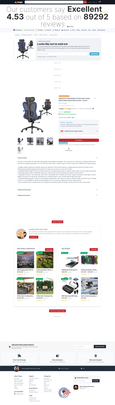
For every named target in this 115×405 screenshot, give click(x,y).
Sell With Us (32, 390)
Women (78, 30)
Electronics (84, 30)
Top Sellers (39, 30)
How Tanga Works (18, 383)
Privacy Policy (32, 397)
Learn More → (82, 388)
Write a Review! (57, 222)
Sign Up (95, 2)
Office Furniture (43, 34)
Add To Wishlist (63, 143)
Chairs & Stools (53, 34)
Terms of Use (32, 399)
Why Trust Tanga (18, 380)
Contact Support (64, 368)
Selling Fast (56, 30)
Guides (16, 388)
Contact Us (33, 237)
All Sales (17, 34)
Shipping (31, 380)
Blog (15, 386)
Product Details (22, 158)
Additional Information (24, 189)
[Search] (85, 2)
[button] (93, 108)
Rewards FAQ (32, 385)
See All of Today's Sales (57, 311)
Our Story (16, 378)
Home (72, 30)
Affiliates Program (33, 392)
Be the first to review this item (66, 105)
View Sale (49, 249)
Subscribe (95, 380)
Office (35, 34)
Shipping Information (24, 195)
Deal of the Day (48, 380)
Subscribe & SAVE (99, 346)
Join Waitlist (78, 140)
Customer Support (33, 378)
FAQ (84, 368)
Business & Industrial (27, 34)
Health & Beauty (101, 30)
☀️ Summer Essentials (29, 30)
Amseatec (64, 103)
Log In (90, 2)
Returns (31, 381)
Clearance (47, 30)
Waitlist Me (94, 54)
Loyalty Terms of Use (34, 401)
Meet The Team (18, 381)
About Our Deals (18, 385)
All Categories (18, 30)
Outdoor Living (47, 391)
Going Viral (65, 30)
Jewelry (94, 30)
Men (89, 30)
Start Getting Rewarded (86, 386)
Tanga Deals (19, 394)
